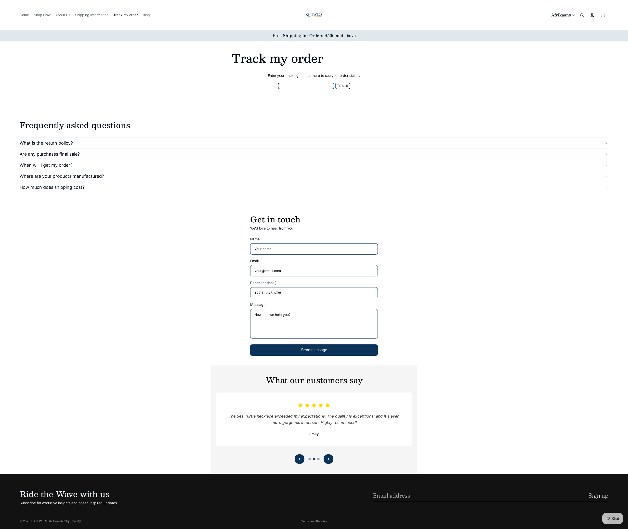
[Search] (581, 15)
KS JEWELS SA (41, 521)
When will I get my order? (46, 165)
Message (257, 304)
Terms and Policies (314, 521)
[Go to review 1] (309, 459)
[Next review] (328, 459)
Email (254, 261)
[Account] (592, 15)
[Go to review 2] (314, 459)
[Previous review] (299, 459)
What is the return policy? (46, 143)
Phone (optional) (263, 283)
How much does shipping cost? (52, 187)
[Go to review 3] (318, 459)
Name (255, 239)
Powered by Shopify (67, 521)
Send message (314, 350)
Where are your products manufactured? (62, 176)
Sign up (598, 495)
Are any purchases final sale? (50, 154)
